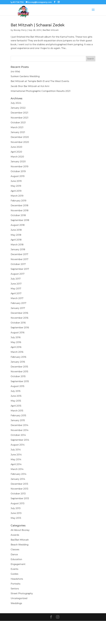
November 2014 (19, 430)
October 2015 (18, 376)
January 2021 (18, 132)
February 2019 (18, 200)
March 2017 (17, 298)
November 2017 (19, 259)
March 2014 (17, 469)
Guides (14, 574)
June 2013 (16, 513)
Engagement (18, 564)
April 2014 (16, 464)
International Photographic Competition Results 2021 (40, 91)
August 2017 (17, 274)
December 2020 (20, 137)
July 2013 (16, 508)
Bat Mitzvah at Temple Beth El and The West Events (40, 81)
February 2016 (18, 357)
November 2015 (19, 371)
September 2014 (20, 440)
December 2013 (19, 484)
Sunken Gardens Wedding (25, 76)
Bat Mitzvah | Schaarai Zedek (37, 25)
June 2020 (16, 147)
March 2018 (17, 244)
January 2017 (18, 308)
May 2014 (16, 459)
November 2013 (19, 488)
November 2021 (19, 117)
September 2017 (20, 269)
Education (16, 559)
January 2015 (18, 420)
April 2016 (16, 347)
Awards (15, 535)
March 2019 (17, 195)
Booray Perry (20, 30)
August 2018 (18, 225)
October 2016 (18, 322)
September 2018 (20, 220)
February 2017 (18, 303)
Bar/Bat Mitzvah (51, 30)
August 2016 (17, 332)
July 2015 (15, 391)
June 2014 (16, 454)
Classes (15, 549)
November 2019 (19, 166)
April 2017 (16, 293)
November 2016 (19, 318)
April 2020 (16, 151)
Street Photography (22, 593)
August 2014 (18, 444)
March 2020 (17, 156)
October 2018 (18, 215)
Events (14, 569)
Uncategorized (19, 598)
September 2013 (20, 498)
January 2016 (18, 362)
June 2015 (16, 396)
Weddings (16, 603)
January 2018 (18, 249)
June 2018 (16, 230)
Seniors (15, 588)
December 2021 (19, 112)
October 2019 (18, 171)
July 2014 (16, 449)
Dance (14, 554)
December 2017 (19, 254)
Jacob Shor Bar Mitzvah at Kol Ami (30, 86)
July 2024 (16, 103)
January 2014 (18, 479)
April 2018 (16, 239)
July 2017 (16, 278)
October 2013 (18, 493)
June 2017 (16, 283)
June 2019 (16, 181)
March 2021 (17, 127)
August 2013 (17, 503)
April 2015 (16, 405)
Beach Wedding (19, 544)
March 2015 (17, 410)
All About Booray (20, 530)
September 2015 (20, 381)
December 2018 (19, 205)
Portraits (15, 583)
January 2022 (18, 108)
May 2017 (16, 288)
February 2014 (18, 474)
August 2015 (17, 386)
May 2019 (16, 186)
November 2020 (20, 142)
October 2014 (18, 435)
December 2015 (19, 366)
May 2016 (16, 342)
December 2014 (19, 425)
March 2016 (17, 352)
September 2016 (20, 327)
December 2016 (19, 313)
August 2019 (17, 176)
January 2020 (18, 161)
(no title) (15, 71)
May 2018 (16, 235)
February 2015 (18, 415)
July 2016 (16, 337)
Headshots (17, 579)
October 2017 (18, 264)
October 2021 (18, 122)
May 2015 (16, 400)
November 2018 (19, 210)
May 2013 (16, 518)
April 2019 (16, 191)
